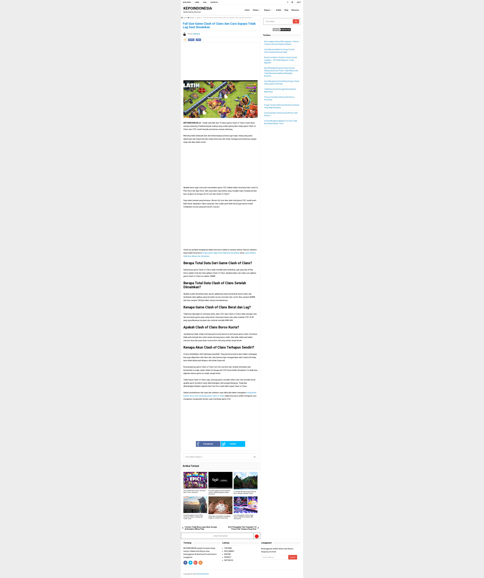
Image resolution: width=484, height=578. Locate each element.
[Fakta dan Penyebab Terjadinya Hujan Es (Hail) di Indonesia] (220, 505)
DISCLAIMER (229, 551)
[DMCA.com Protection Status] (281, 29)
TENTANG (228, 548)
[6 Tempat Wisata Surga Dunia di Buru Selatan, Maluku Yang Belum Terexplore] (246, 481)
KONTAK (227, 554)
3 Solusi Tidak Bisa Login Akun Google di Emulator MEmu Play (201, 528)
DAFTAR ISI (228, 560)
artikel (191, 39)
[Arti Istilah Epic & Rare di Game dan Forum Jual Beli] (195, 480)
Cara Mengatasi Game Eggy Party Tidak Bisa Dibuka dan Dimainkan (243, 517)
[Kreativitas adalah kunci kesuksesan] (300, 574)
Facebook (208, 444)
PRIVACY (227, 557)
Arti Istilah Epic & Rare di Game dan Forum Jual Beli (194, 491)
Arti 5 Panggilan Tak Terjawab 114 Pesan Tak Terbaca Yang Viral (242, 528)
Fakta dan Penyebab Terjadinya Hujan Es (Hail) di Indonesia (219, 517)
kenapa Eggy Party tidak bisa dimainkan (221, 253)
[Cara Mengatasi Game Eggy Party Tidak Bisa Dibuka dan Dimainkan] (246, 504)
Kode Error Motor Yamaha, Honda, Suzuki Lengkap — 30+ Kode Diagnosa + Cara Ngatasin (280, 60)
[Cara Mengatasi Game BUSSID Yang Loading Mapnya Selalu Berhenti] (220, 480)
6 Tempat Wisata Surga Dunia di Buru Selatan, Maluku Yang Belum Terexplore (245, 493)
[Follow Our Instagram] (292, 2)
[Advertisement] (220, 60)
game (198, 39)
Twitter (232, 444)
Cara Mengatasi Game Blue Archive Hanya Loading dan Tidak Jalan (193, 517)
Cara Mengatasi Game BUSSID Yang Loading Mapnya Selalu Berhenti (219, 492)
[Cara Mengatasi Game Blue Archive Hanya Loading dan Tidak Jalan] (195, 504)
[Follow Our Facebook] (287, 2)
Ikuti (299, 2)
